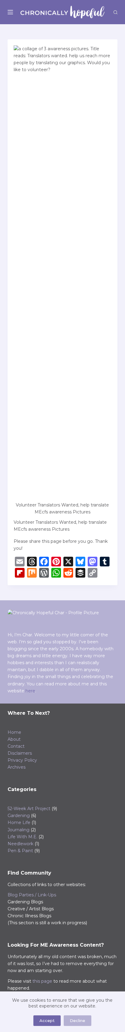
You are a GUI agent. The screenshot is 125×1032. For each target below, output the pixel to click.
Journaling (18, 830)
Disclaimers (20, 753)
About (14, 739)
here (30, 691)
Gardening (19, 815)
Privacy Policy (22, 760)
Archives (16, 767)
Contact (16, 746)
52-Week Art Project (29, 808)
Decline (77, 1020)
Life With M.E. (22, 836)
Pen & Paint (20, 850)
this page (42, 981)
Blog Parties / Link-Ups (32, 895)
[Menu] (10, 12)
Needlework (20, 843)
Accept (47, 1020)
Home (14, 732)
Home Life (19, 822)
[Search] (115, 12)
